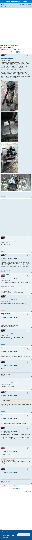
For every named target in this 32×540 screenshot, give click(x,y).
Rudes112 (2, 347)
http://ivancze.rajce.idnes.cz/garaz (12, 69)
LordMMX (7, 274)
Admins (11, 47)
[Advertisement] (16, 26)
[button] (20, 52)
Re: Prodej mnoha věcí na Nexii (9, 241)
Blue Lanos (7, 47)
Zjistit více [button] (5, 537)
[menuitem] (3, 4)
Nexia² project (3, 196)
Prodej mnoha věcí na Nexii (9, 45)
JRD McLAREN (7, 313)
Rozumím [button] (23, 535)
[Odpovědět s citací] (28, 55)
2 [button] (18, 51)
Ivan (6, 54)
